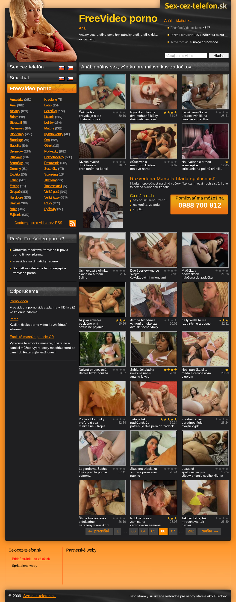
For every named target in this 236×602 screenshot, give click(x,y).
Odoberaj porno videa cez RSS (38, 223)
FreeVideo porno (31, 88)
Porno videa (19, 301)
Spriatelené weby (24, 565)
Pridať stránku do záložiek (31, 559)
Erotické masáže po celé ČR (32, 337)
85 (153, 531)
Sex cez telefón (27, 66)
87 (173, 531)
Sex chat (19, 77)
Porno (14, 319)
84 (143, 531)
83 (133, 531)
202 (191, 531)
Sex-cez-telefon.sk (195, 5)
